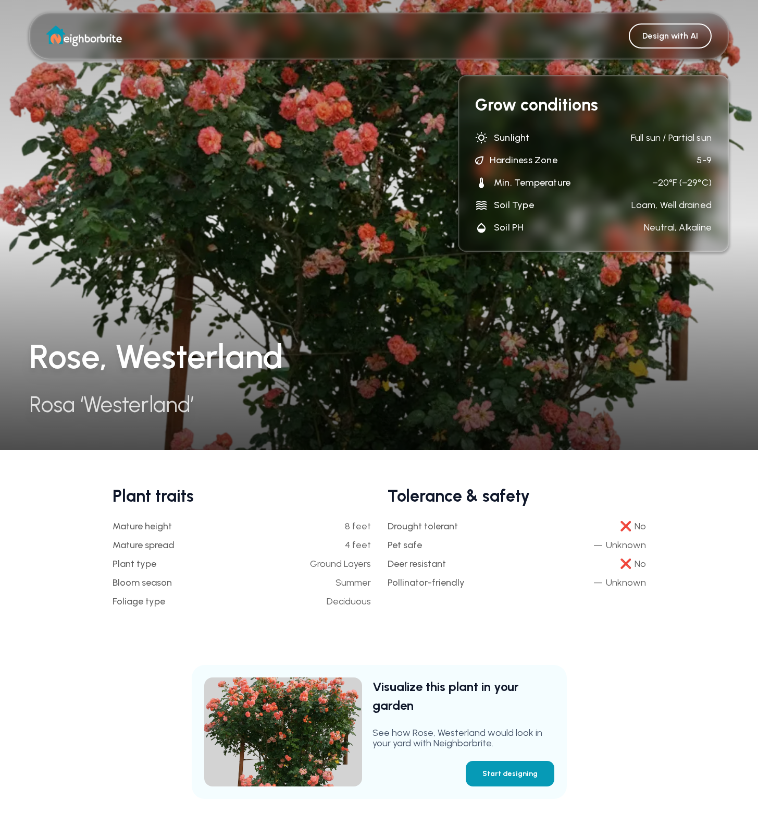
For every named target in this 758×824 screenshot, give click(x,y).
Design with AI (670, 36)
